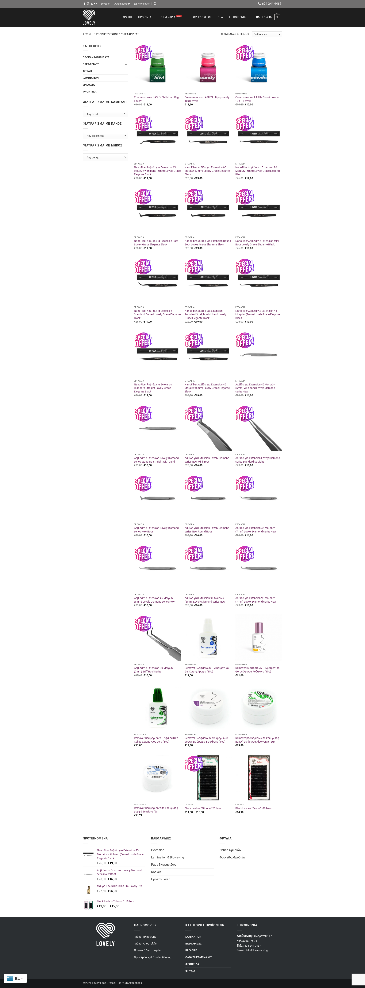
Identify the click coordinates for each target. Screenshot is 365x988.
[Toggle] (126, 64)
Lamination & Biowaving (167, 857)
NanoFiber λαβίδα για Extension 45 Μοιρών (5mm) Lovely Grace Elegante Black (207, 388)
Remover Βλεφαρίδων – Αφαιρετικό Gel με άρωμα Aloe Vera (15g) (156, 739)
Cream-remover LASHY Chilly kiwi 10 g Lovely (156, 99)
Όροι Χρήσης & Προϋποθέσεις (152, 957)
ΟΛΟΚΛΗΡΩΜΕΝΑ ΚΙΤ (96, 57)
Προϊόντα (144, 17)
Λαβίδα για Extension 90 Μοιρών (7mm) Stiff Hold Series (153, 669)
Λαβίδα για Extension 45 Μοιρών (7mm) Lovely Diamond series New (255, 529)
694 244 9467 (252, 945)
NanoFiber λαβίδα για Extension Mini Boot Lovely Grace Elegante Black (257, 242)
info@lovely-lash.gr (257, 950)
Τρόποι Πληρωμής (145, 936)
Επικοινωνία (237, 17)
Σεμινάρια (171, 17)
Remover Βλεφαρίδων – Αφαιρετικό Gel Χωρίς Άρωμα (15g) (207, 669)
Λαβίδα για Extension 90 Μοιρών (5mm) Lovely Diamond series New (205, 599)
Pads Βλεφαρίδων (163, 864)
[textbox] (104, 113)
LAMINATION (91, 78)
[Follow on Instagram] (88, 3)
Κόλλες (156, 872)
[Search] (155, 3)
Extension (157, 850)
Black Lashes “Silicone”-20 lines (203, 808)
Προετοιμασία (160, 879)
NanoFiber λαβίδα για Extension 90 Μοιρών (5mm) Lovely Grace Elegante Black (257, 171)
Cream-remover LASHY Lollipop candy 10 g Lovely (207, 99)
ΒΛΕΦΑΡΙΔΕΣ (91, 64)
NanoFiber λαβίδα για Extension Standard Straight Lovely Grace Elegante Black (153, 388)
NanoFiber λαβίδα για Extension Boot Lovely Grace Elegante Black (156, 242)
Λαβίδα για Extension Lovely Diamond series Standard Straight (257, 459)
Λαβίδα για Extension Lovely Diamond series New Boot (156, 529)
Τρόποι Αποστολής (145, 943)
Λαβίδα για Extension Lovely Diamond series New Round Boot (207, 529)
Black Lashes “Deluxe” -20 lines (253, 808)
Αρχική (127, 17)
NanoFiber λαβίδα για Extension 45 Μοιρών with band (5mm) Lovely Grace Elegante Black (157, 171)
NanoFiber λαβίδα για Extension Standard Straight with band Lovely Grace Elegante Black (205, 314)
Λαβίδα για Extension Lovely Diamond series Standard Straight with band (156, 459)
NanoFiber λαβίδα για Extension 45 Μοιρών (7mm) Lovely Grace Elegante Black (257, 314)
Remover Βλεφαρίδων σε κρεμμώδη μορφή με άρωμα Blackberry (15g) (207, 739)
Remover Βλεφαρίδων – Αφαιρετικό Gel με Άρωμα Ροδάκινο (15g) (257, 669)
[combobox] (105, 114)
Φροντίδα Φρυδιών (232, 857)
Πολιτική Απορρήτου (129, 983)
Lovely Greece (201, 17)
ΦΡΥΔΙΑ (87, 71)
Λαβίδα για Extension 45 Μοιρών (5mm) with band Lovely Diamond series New (255, 388)
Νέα (220, 17)
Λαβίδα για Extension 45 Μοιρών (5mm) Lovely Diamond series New (154, 599)
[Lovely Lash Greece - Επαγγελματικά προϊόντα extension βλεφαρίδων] (99, 17)
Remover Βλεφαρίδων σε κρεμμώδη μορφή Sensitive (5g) (156, 809)
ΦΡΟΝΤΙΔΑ (89, 91)
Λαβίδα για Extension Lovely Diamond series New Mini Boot (207, 459)
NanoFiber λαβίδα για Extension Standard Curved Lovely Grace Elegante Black (157, 314)
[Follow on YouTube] (95, 3)
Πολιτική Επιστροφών (147, 950)
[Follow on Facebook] (84, 3)
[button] (105, 4)
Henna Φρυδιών (230, 850)
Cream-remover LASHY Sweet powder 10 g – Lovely (257, 99)
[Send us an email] (92, 3)
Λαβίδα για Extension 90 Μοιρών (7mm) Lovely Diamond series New (255, 599)
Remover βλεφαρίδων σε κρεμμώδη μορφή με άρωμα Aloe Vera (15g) (257, 739)
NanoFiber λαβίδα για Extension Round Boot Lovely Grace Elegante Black (208, 242)
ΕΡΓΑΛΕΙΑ (89, 84)
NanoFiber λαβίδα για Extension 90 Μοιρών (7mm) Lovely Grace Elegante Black (207, 171)
